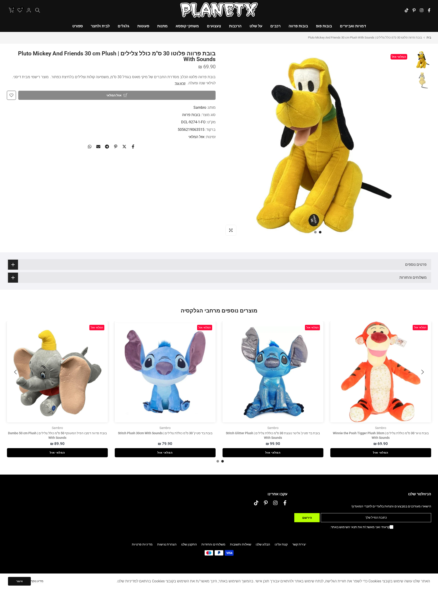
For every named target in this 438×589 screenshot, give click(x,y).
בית (429, 37)
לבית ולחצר (100, 26)
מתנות (162, 26)
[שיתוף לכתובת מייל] (98, 147)
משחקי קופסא (187, 26)
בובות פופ (324, 26)
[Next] (16, 372)
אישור (19, 581)
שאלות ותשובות (240, 544)
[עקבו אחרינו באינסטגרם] (422, 10)
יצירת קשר (299, 544)
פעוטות (143, 26)
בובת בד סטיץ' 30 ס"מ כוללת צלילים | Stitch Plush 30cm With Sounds (165, 433)
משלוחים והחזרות (213, 544)
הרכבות (235, 26)
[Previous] (422, 372)
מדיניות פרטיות (142, 544)
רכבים (275, 26)
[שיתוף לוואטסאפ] (90, 147)
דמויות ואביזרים (353, 26)
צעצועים (214, 26)
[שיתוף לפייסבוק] (133, 147)
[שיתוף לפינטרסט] (116, 147)
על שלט (256, 26)
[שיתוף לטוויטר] (124, 147)
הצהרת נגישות (167, 544)
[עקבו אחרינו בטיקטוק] (406, 10)
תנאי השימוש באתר (344, 527)
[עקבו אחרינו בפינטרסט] (414, 10)
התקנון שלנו (189, 544)
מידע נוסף (37, 581)
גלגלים (123, 26)
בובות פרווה (298, 26)
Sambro (199, 107)
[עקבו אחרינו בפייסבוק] (429, 10)
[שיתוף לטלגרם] (107, 147)
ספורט (77, 26)
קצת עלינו (281, 544)
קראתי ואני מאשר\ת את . (360, 527)
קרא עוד (180, 83)
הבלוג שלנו (263, 544)
